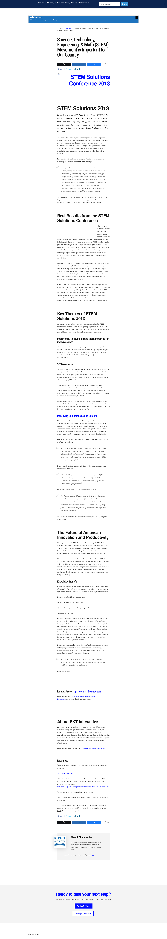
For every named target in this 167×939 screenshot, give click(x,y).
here (93, 855)
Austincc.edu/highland (65, 773)
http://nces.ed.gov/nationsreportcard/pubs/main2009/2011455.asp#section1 (83, 787)
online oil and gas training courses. (94, 748)
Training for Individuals (83, 914)
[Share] (74, 69)
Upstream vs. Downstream (87, 691)
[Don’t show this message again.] (136, 17)
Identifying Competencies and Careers (77, 415)
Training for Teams (83, 906)
